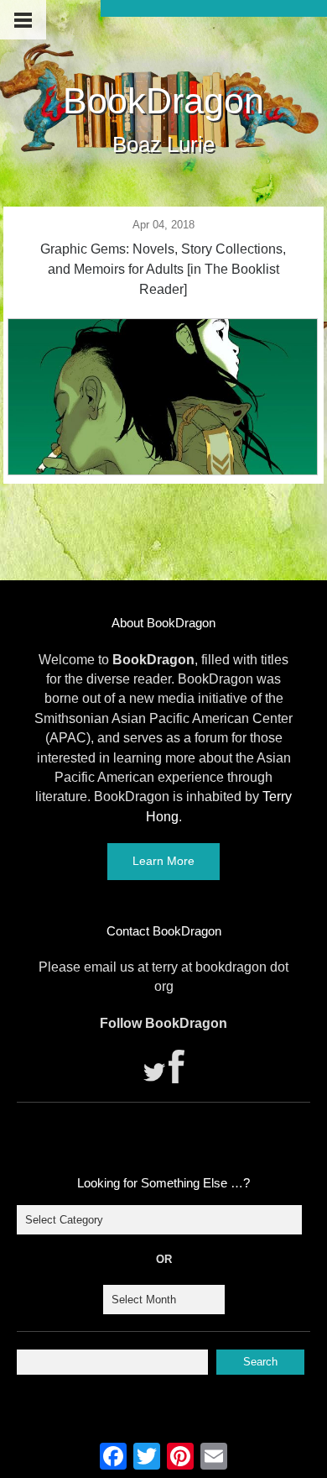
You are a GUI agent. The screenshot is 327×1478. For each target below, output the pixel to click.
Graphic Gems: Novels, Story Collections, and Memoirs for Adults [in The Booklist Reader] (163, 269)
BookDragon (163, 101)
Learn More (163, 860)
